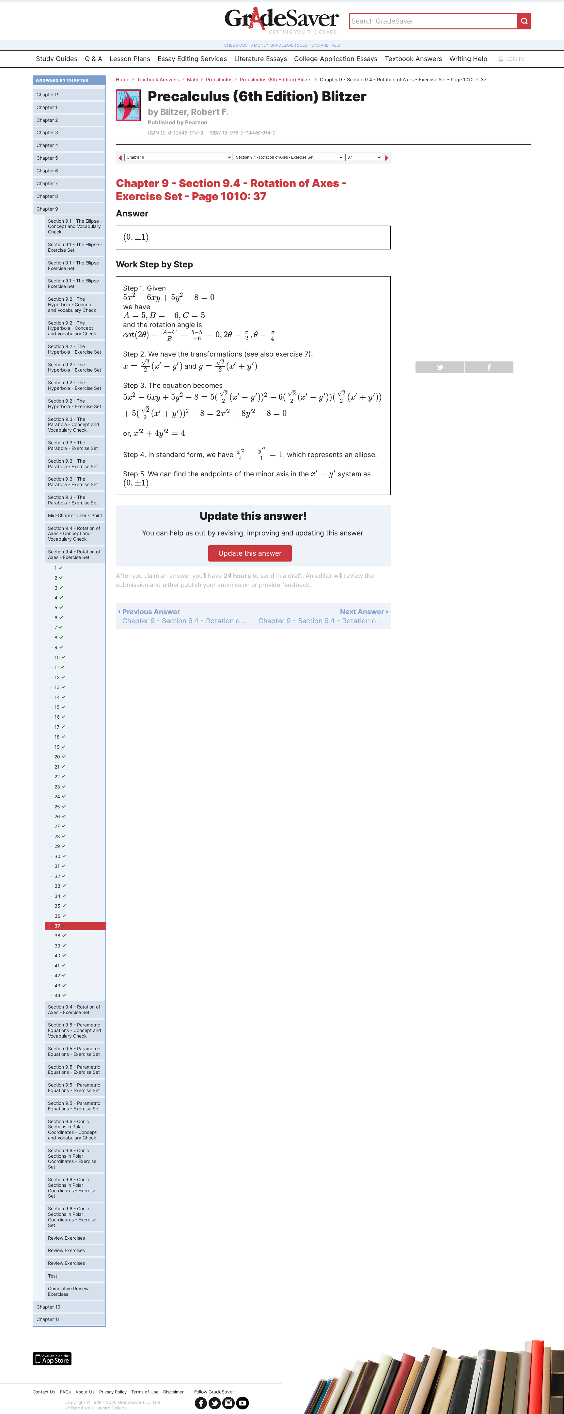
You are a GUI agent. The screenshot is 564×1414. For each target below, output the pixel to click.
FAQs (65, 1391)
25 (58, 806)
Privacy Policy (113, 1391)
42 (58, 975)
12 (58, 677)
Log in (514, 59)
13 (58, 687)
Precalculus (219, 80)
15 (58, 707)
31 (58, 866)
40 (58, 955)
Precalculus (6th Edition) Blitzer (276, 80)
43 (58, 985)
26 (58, 816)
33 (58, 886)
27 (58, 826)
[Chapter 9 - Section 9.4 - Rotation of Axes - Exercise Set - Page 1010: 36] (120, 158)
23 (58, 786)
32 (58, 876)
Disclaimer (173, 1391)
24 (58, 796)
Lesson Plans (130, 59)
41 (58, 965)
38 (58, 935)
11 (57, 667)
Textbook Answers (413, 59)
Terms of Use (145, 1391)
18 (58, 736)
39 (58, 945)
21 (58, 767)
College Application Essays (335, 59)
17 (58, 727)
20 (58, 756)
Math (192, 80)
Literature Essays (260, 59)
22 (58, 776)
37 (58, 926)
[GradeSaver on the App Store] (52, 1358)
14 (58, 697)
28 (58, 836)
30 (58, 856)
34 (58, 896)
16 (58, 717)
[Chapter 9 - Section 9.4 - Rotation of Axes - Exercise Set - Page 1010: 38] (386, 158)
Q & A (93, 59)
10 (58, 657)
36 (58, 916)
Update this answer (250, 553)
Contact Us (44, 1391)
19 (58, 747)
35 (58, 906)
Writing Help (468, 59)
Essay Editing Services (192, 59)
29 (58, 846)
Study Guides (56, 59)
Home (123, 80)
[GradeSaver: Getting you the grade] (282, 21)
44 (58, 995)
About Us (85, 1391)
